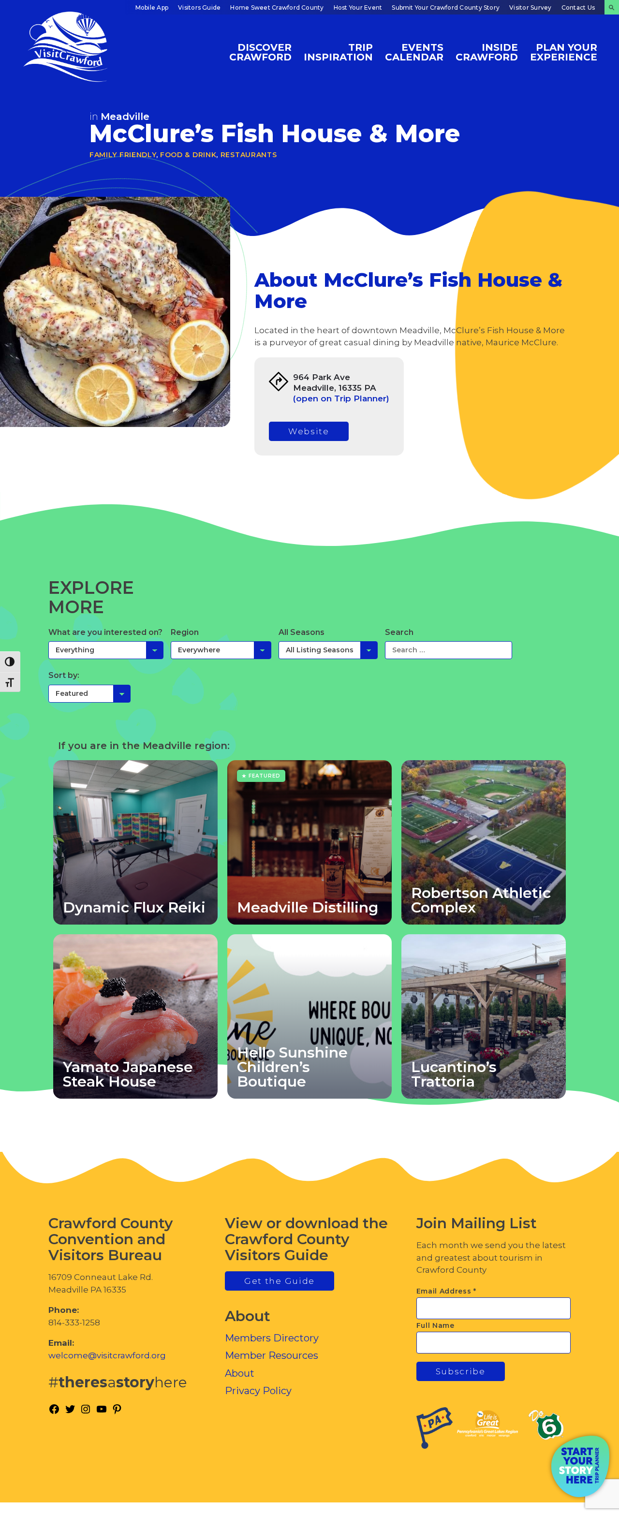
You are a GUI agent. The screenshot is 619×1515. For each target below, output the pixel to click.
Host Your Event (358, 7)
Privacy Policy (258, 1391)
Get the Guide (279, 1281)
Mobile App (151, 7)
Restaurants (249, 154)
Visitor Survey (530, 7)
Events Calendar (414, 52)
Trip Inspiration (338, 52)
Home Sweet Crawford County (277, 7)
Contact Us (578, 7)
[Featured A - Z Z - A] (89, 693)
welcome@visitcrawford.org (107, 1355)
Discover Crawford (260, 52)
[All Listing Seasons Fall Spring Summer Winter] (328, 650)
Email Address (446, 1291)
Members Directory (272, 1338)
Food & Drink (188, 154)
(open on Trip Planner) (341, 398)
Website (308, 431)
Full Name (435, 1325)
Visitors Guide (199, 7)
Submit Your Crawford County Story (446, 7)
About (239, 1373)
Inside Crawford (487, 52)
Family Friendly (122, 154)
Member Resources (271, 1355)
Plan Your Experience (563, 52)
